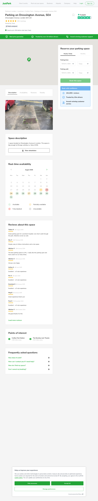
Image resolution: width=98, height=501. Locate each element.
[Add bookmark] (73, 15)
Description (12, 93)
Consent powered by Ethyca (74, 494)
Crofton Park (29, 11)
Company (67, 3)
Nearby (42, 93)
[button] (67, 54)
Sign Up (89, 3)
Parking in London (10, 11)
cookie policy (19, 478)
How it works (23, 3)
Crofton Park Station (18, 338)
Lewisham (21, 11)
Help (75, 3)
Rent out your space (37, 3)
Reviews (34, 93)
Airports (58, 3)
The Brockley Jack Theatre (41, 338)
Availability (23, 93)
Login (81, 3)
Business (50, 3)
